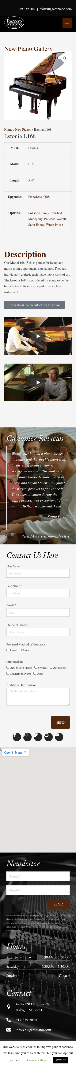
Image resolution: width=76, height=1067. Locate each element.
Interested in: (14, 672)
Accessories (59, 678)
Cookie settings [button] (37, 1060)
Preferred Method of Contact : (25, 655)
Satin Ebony (55, 198)
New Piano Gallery (28, 48)
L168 (39, 160)
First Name (13, 561)
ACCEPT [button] (60, 1060)
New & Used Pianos (21, 678)
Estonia (41, 150)
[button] (65, 58)
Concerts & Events (20, 684)
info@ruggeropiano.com (55, 9)
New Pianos (21, 129)
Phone (26, 661)
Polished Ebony (46, 189)
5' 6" (39, 169)
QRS (54, 179)
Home (7, 129)
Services (43, 678)
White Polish (44, 203)
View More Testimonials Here (45, 525)
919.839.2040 (27, 9)
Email (10, 608)
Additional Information (21, 696)
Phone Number (16, 632)
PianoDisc (43, 179)
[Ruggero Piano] (14, 22)
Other (40, 684)
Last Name (13, 585)
